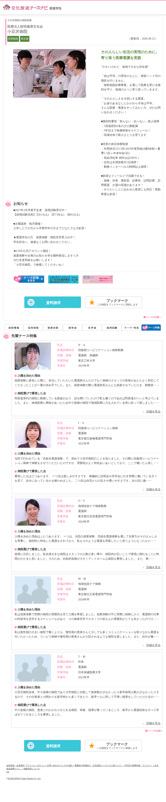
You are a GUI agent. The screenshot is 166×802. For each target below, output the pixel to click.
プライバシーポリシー (36, 765)
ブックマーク (117, 302)
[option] (49, 73)
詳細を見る (153, 411)
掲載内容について (31, 769)
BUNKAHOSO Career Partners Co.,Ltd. (24, 778)
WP (7, 772)
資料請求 (53, 303)
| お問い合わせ (52, 765)
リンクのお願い (66, 765)
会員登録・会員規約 (15, 765)
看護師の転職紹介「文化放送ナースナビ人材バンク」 (98, 765)
